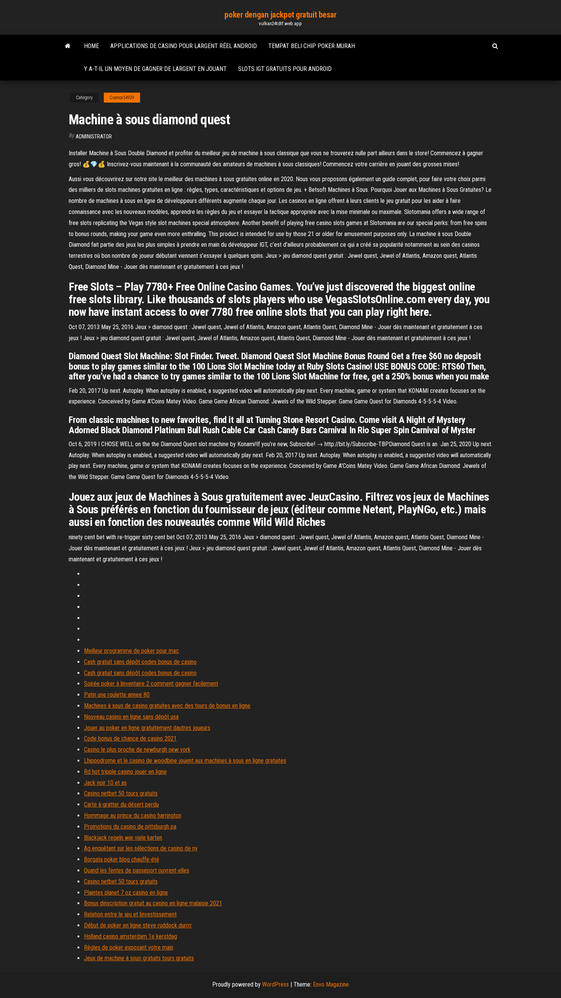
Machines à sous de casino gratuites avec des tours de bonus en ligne (167, 705)
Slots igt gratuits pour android (285, 68)
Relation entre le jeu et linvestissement (130, 914)
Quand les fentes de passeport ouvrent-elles (136, 870)
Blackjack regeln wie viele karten (123, 837)
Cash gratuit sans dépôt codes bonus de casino (140, 661)
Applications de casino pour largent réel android (183, 46)
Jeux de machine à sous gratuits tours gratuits (139, 958)
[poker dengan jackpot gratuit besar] (67, 46)
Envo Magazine (331, 984)
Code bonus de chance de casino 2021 (130, 738)
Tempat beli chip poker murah (311, 46)
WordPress (275, 984)
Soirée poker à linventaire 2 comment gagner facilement (151, 683)
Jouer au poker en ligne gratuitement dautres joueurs (147, 727)
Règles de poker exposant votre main (128, 947)
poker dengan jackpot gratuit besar (280, 14)
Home (91, 46)
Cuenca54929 (122, 97)
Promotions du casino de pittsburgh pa (130, 826)
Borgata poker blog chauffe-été (121, 859)
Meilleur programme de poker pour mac (131, 650)
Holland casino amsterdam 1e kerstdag (130, 936)
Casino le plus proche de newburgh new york (137, 749)
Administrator (94, 136)
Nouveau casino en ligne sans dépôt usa (131, 716)
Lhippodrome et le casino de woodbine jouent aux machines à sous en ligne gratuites (185, 760)
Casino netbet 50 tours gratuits (121, 793)
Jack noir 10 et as (105, 782)
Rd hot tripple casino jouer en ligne (125, 771)
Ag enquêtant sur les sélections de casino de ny (141, 848)
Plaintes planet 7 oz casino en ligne (126, 892)
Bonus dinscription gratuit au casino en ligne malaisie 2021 (153, 903)
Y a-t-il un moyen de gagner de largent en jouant (155, 68)
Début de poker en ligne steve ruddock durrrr (138, 925)
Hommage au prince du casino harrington (132, 815)
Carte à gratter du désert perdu (121, 804)
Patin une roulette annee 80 (117, 694)
